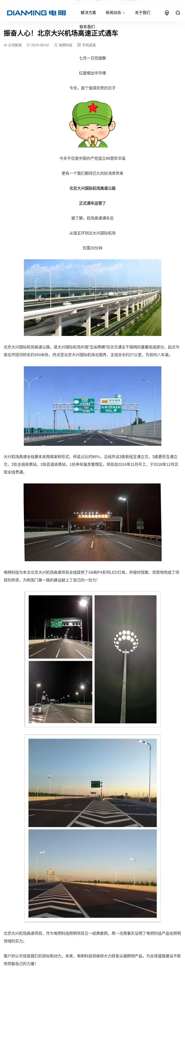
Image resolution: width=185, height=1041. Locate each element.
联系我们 (87, 27)
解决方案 (88, 13)
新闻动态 (113, 13)
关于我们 (142, 13)
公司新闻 (15, 45)
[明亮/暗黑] (167, 12)
